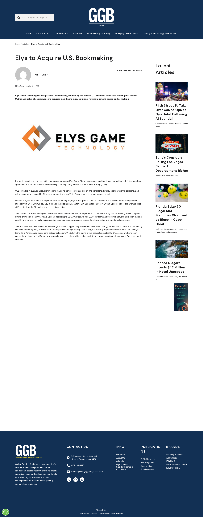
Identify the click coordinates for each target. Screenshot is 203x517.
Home (17, 44)
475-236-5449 (77, 465)
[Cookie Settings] (5, 512)
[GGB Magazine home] (102, 17)
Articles (26, 44)
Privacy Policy (101, 510)
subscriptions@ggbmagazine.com (87, 471)
